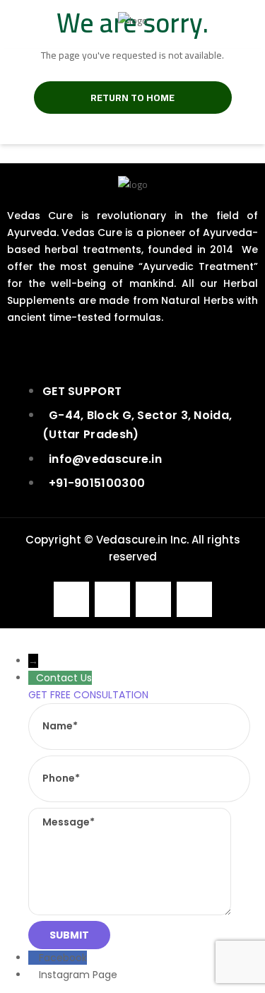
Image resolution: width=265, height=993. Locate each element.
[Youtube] (153, 599)
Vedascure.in (131, 539)
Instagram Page (78, 975)
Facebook (63, 958)
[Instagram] (112, 599)
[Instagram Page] (33, 975)
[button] (132, 116)
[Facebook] (71, 599)
